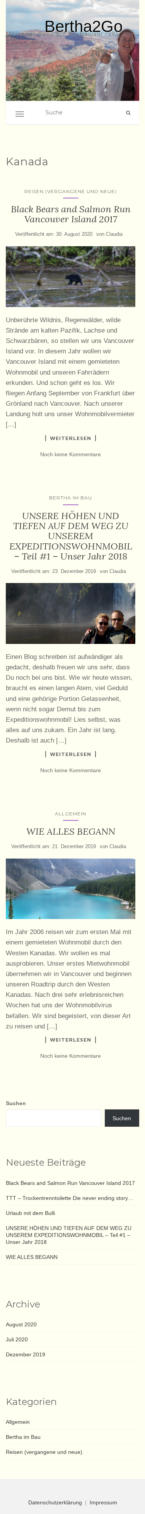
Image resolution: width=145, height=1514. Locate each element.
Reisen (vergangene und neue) (70, 191)
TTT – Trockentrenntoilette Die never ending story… (69, 1198)
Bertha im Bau (70, 498)
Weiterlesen (70, 438)
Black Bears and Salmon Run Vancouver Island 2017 (71, 214)
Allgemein (70, 814)
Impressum (103, 1502)
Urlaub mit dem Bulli (30, 1213)
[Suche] (128, 113)
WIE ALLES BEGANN (70, 831)
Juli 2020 (17, 1339)
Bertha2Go (83, 26)
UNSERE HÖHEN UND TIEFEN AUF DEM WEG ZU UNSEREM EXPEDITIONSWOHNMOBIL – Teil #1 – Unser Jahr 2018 (70, 536)
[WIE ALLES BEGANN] (70, 889)
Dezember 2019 (25, 1354)
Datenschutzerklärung (55, 1502)
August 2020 (21, 1324)
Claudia (114, 234)
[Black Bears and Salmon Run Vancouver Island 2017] (70, 276)
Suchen (16, 1103)
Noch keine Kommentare (70, 454)
